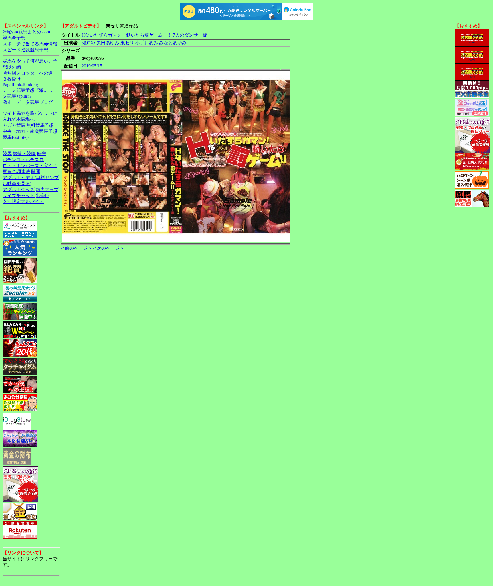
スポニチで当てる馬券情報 (30, 43)
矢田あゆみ (107, 42)
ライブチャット (19, 195)
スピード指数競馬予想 (25, 49)
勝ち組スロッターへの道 (28, 73)
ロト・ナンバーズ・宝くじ (30, 165)
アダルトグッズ (19, 189)
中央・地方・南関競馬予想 (30, 131)
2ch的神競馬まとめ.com (26, 31)
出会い (42, 195)
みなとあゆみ (173, 42)
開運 (35, 171)
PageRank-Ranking (20, 84)
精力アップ (47, 189)
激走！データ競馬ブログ (28, 102)
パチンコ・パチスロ (23, 159)
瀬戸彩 (88, 42)
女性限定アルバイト (23, 201)
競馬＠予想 (14, 37)
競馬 (7, 153)
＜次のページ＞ (108, 248)
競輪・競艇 (24, 153)
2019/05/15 (92, 65)
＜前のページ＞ (76, 248)
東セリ (127, 42)
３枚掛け (12, 79)
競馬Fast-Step (16, 137)
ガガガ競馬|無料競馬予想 (28, 125)
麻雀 (41, 153)
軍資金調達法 (16, 171)
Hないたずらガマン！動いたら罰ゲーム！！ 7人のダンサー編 (144, 35)
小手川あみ (146, 42)
